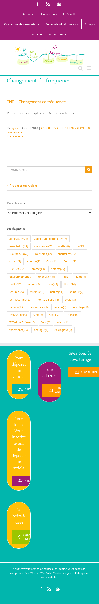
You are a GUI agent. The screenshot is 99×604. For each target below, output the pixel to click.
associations (43, 246)
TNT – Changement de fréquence (36, 101)
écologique (63, 330)
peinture (76, 292)
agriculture (18, 238)
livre (52, 284)
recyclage (81, 307)
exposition (46, 276)
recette (60, 307)
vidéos (63, 322)
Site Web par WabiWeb (38, 573)
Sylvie (15, 128)
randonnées (39, 307)
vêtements (18, 330)
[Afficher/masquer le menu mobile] (89, 68)
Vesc (45, 322)
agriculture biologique (50, 238)
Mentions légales (63, 573)
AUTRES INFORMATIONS (71, 128)
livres (70, 284)
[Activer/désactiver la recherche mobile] (80, 68)
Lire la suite (13, 136)
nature (56, 292)
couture (33, 261)
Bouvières (43, 254)
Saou (54, 314)
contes (15, 261)
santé (38, 314)
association (18, 246)
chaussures (67, 254)
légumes (16, 292)
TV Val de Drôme (22, 322)
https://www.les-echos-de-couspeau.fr (35, 568)
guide (80, 276)
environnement (20, 276)
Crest (52, 261)
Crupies (70, 261)
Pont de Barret (48, 299)
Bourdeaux (18, 254)
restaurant (18, 314)
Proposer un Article (23, 185)
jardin (15, 284)
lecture (34, 284)
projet (70, 299)
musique (37, 292)
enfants (58, 269)
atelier (64, 246)
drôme (38, 269)
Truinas (72, 314)
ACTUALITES (48, 128)
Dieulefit (17, 269)
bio (80, 246)
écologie (41, 330)
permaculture (20, 299)
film (65, 276)
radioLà (16, 307)
